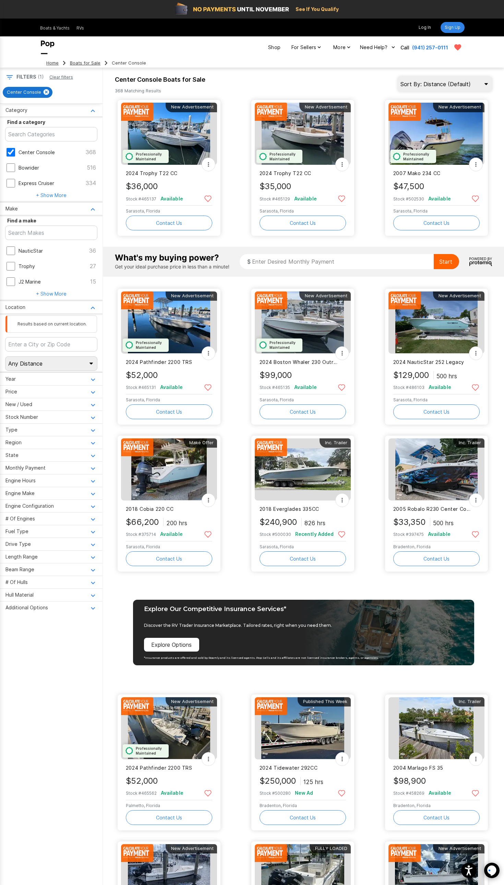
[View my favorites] (457, 47)
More (339, 47)
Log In (425, 27)
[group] (27, 92)
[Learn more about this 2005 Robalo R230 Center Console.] (436, 469)
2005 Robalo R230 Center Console (432, 509)
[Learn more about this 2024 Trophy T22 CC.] (169, 134)
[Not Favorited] (208, 198)
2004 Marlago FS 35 (418, 768)
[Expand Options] (208, 164)
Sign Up (452, 27)
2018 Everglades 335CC (289, 509)
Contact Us (169, 223)
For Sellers (303, 47)
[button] (469, 870)
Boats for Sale (85, 63)
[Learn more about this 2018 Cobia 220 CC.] (169, 469)
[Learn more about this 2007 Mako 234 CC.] (436, 134)
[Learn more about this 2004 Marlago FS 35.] (436, 728)
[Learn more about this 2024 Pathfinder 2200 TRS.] (169, 322)
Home (52, 63)
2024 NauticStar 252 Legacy (428, 362)
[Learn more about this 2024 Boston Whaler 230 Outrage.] (303, 322)
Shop (274, 47)
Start (445, 261)
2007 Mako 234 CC (417, 173)
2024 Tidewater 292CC (288, 768)
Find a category (26, 122)
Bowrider (29, 168)
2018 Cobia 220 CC (150, 509)
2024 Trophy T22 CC (152, 173)
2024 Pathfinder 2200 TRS (159, 362)
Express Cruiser (36, 183)
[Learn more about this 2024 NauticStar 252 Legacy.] (436, 322)
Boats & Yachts (55, 28)
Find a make (21, 220)
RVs (80, 28)
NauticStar (31, 251)
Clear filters (61, 77)
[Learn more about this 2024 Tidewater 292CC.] (303, 728)
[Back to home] (48, 47)
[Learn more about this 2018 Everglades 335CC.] (303, 469)
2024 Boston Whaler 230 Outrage (298, 362)
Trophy (27, 266)
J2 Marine (30, 282)
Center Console (37, 152)
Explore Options (171, 644)
